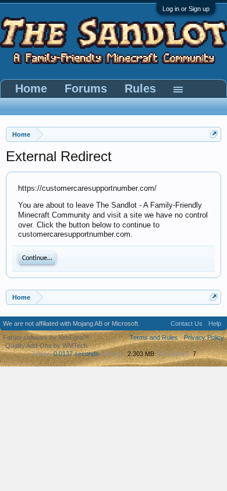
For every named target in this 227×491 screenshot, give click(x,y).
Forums (86, 88)
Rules (140, 88)
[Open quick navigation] (214, 134)
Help (214, 323)
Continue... (37, 258)
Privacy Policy (204, 337)
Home (31, 88)
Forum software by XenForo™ (46, 337)
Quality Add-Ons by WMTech (46, 345)
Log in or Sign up (186, 8)
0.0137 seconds (76, 353)
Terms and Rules (154, 337)
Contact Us (187, 323)
